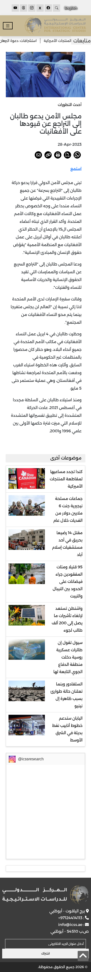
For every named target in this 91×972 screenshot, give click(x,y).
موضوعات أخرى (66, 458)
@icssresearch (31, 759)
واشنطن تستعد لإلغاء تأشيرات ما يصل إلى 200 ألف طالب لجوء (67, 619)
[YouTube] (15, 8)
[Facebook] (48, 8)
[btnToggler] (8, 26)
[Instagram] (31, 8)
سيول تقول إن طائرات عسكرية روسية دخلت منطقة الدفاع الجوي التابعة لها (68, 657)
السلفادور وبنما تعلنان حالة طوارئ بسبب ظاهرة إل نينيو (66, 695)
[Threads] (23, 8)
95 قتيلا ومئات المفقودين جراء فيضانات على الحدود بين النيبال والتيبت (68, 581)
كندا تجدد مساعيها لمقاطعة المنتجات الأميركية (66, 479)
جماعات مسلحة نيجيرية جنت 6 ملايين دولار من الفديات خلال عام (68, 509)
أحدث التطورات (70, 104)
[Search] (56, 8)
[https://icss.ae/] (45, 894)
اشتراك (45, 953)
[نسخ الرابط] (48, 155)
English (71, 8)
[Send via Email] (38, 155)
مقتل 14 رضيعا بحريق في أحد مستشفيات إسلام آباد (67, 543)
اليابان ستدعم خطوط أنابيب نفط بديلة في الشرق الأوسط (67, 729)
